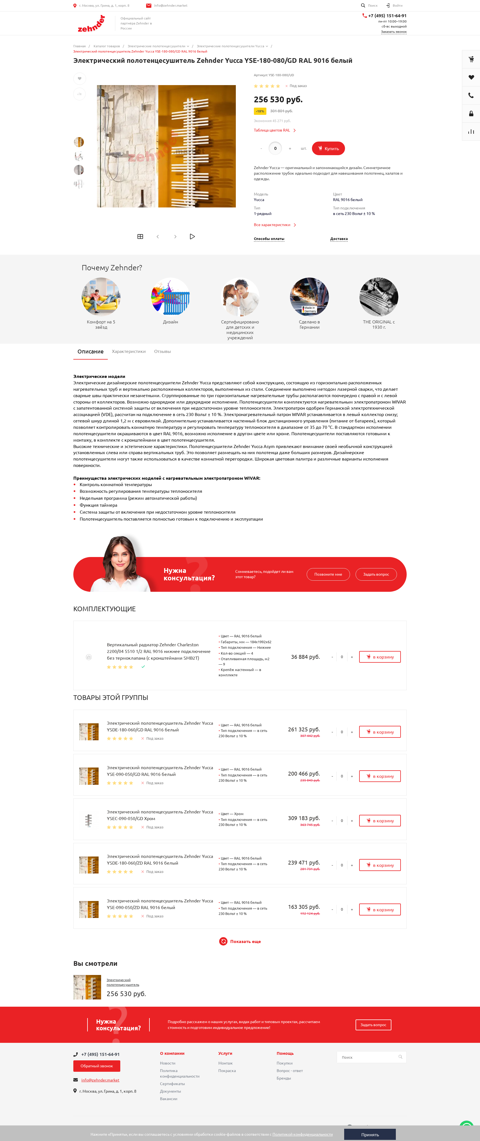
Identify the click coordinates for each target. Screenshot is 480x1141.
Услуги (225, 1053)
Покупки (284, 1063)
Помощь (285, 1053)
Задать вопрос (376, 574)
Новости (167, 1063)
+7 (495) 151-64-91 (387, 15)
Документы (170, 1091)
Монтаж (225, 1063)
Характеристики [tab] (129, 351)
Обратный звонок (97, 1066)
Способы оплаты (269, 239)
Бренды (284, 1078)
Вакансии (168, 1099)
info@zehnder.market (171, 5)
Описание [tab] (91, 351)
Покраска (227, 1070)
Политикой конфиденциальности (302, 1134)
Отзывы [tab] (162, 351)
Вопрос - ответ (290, 1070)
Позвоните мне (328, 574)
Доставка (339, 239)
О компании (172, 1053)
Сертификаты (172, 1083)
